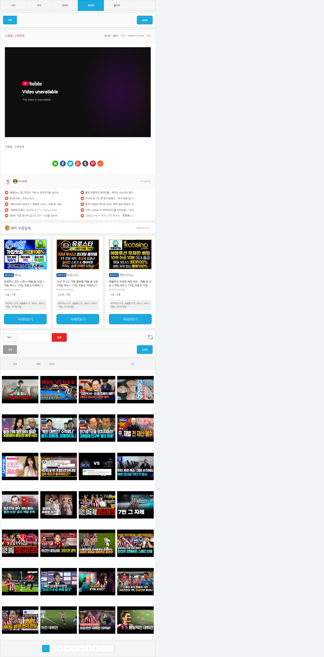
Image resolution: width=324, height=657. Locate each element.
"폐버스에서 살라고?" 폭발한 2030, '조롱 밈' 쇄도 (36, 204)
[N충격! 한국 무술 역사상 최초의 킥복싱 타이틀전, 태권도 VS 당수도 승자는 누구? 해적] (58, 389)
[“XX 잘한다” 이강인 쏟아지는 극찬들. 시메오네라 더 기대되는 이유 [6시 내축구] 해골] (20, 620)
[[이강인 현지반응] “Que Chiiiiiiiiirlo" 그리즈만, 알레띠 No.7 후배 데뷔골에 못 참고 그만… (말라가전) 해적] (58, 543)
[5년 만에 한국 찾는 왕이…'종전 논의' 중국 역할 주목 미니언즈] (20, 505)
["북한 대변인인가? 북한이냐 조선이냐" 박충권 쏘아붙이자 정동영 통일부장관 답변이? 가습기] (58, 428)
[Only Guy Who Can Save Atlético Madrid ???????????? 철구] (20, 581)
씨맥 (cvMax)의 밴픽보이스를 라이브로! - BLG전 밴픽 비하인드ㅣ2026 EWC (111, 210)
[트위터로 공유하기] (70, 164)
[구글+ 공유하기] (77, 164)
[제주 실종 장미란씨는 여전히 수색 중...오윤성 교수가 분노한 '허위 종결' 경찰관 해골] (20, 428)
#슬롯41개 (25, 303)
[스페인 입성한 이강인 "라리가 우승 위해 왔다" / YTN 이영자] (58, 581)
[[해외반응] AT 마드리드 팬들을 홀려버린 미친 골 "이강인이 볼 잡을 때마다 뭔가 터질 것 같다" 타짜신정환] (135, 543)
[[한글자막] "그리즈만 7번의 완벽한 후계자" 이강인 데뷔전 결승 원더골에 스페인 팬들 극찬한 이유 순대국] (135, 581)
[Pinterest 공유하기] (92, 164)
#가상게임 (16, 306)
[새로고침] (150, 337)
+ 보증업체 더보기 (142, 228)
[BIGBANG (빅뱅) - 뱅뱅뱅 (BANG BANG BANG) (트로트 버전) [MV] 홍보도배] (58, 505)
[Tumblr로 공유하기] (85, 164)
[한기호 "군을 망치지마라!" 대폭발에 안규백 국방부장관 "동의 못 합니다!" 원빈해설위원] (97, 428)
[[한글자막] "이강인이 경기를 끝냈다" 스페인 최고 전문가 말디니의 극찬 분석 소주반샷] (97, 581)
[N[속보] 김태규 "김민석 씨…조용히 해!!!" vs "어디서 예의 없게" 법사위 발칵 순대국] (97, 389)
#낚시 (34, 303)
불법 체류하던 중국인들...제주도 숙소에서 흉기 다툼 (111, 192)
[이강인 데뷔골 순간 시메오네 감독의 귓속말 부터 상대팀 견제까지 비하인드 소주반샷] (97, 543)
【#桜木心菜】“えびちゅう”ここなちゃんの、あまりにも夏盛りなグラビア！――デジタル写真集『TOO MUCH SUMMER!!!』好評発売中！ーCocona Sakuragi (36, 210)
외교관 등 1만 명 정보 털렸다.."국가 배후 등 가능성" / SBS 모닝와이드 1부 (111, 198)
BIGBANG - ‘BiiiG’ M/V (22, 198)
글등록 (145, 20)
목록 (10, 20)
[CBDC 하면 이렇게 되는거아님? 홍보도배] (135, 428)
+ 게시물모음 (145, 181)
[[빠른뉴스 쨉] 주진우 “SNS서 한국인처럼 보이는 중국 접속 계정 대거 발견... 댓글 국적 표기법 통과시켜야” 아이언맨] (58, 466)
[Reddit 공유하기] (100, 164)
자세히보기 (25, 319)
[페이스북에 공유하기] (62, 164)
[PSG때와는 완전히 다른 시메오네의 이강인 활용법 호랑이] (135, 505)
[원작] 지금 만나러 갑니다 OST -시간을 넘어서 (33, 215)
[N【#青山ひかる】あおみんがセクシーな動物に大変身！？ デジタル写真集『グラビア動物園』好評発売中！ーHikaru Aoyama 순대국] (135, 389)
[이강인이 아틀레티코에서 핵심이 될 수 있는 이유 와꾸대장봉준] (58, 620)
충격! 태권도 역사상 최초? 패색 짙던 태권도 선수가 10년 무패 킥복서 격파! (111, 204)
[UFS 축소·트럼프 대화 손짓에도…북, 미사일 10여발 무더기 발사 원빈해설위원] (135, 466)
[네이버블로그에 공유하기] (55, 164)
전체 (10, 349)
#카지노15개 (12, 303)
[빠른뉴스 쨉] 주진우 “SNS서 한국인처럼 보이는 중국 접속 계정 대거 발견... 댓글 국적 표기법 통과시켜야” (36, 192)
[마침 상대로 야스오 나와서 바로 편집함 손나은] (97, 466)
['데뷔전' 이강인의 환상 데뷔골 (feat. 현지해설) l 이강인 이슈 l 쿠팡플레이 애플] (97, 620)
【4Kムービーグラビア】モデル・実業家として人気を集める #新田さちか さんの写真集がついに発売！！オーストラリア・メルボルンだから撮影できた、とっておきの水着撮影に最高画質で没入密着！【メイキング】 (111, 215)
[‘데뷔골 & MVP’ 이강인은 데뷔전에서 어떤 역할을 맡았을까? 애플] (135, 620)
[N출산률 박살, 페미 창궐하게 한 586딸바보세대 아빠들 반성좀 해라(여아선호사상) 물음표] (20, 389)
